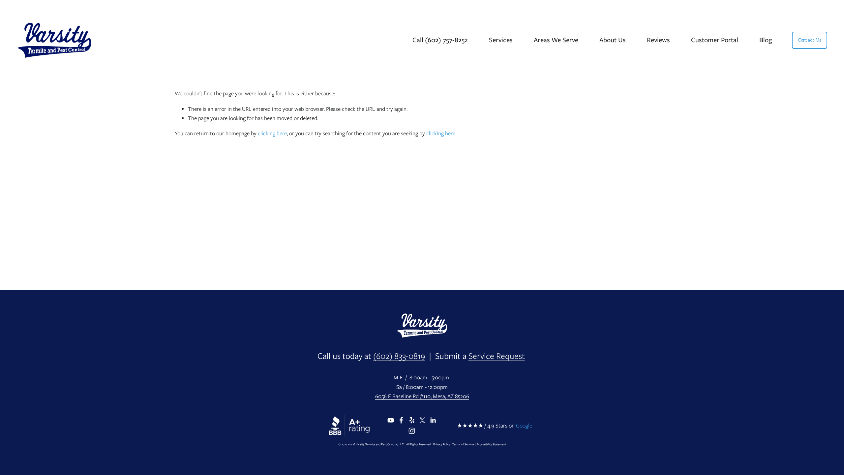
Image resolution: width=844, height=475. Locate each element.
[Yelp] (411, 420)
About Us (612, 40)
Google (524, 425)
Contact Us (810, 40)
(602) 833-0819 (399, 356)
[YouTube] (390, 420)
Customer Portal (714, 40)
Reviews (658, 40)
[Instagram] (411, 431)
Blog (765, 40)
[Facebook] (401, 420)
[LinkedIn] (433, 420)
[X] (422, 420)
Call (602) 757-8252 (440, 40)
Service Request (496, 356)
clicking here (272, 133)
